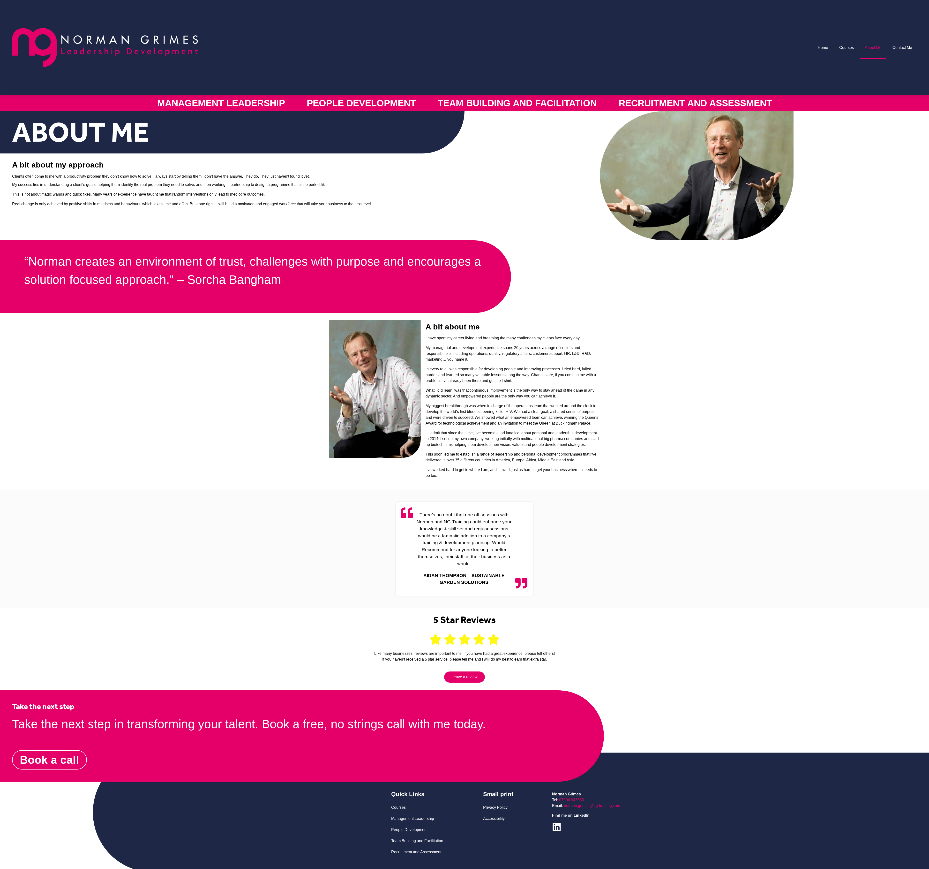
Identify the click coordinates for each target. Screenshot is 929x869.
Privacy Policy (495, 807)
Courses (846, 48)
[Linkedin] (556, 826)
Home (823, 48)
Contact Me (902, 48)
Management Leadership (221, 103)
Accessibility (494, 818)
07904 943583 (571, 800)
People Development (361, 103)
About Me (873, 48)
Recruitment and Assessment (695, 103)
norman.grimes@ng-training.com (592, 806)
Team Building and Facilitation (517, 103)
